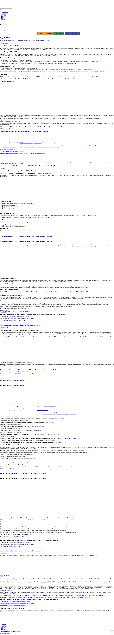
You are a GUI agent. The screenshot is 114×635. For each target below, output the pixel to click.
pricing (10, 365)
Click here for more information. (78, 450)
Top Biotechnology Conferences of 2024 (12, 380)
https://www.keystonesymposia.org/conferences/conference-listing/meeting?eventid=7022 (59, 414)
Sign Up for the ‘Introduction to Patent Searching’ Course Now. (12, 151)
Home (3, 11)
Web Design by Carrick (4, 633)
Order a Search (5, 12)
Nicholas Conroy (29, 143)
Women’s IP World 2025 (12, 149)
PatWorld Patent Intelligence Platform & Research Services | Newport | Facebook (19, 318)
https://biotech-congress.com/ (42, 410)
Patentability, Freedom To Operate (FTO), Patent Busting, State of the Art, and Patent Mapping (34, 597)
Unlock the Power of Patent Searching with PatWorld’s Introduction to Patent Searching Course (29, 166)
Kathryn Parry (10, 140)
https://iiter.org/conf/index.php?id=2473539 (74, 438)
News (3, 17)
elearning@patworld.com (10, 153)
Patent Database (13, 468)
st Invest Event (41, 555)
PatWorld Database (48, 162)
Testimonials (4, 15)
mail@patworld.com (80, 597)
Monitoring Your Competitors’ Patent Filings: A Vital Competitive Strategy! (23, 473)
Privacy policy (17, 631)
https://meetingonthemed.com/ (35, 430)
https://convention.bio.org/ (34, 387)
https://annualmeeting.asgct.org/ (50, 406)
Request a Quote (29, 534)
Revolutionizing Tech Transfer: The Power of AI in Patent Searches (20, 325)
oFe (37, 555)
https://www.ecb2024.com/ (47, 391)
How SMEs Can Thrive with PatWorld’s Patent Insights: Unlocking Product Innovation (26, 236)
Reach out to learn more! (24, 308)
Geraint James (52, 48)
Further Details (3, 312)
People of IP (4, 16)
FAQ (3, 18)
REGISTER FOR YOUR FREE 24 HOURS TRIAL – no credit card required (15, 311)
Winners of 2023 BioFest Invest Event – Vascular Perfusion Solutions (21, 551)
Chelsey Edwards (37, 143)
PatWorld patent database (33, 452)
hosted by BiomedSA (53, 555)
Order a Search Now (12, 618)
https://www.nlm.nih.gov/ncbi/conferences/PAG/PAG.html (51, 402)
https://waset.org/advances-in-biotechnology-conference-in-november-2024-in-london (61, 395)
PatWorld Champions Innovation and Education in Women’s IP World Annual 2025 (25, 131)
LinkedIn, (27, 314)
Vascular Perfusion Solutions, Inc (17, 555)
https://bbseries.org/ (51, 440)
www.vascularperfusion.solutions (6, 590)
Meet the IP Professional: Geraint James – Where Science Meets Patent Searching (25, 40)
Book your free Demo (4, 310)
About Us (4, 14)
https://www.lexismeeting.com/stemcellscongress (57, 434)
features (5, 365)
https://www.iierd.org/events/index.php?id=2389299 (54, 418)
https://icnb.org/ (52, 422)
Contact (3, 19)
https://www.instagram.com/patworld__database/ (13, 375)
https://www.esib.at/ (39, 399)
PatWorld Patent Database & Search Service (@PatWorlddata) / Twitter (16, 316)
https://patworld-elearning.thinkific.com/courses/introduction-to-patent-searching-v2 (15, 231)
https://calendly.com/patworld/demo (38, 595)
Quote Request (5, 13)
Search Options (21, 536)
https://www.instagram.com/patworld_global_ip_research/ (15, 320)
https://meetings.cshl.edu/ (39, 426)
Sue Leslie (21, 142)
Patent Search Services (4, 468)
